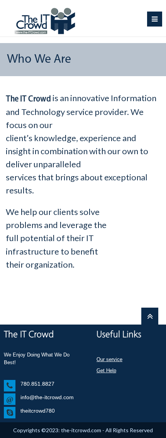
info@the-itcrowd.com (47, 397)
